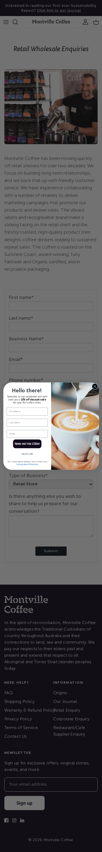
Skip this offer (27, 454)
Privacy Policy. (34, 464)
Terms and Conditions (22, 464)
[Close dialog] (95, 386)
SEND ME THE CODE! (27, 443)
